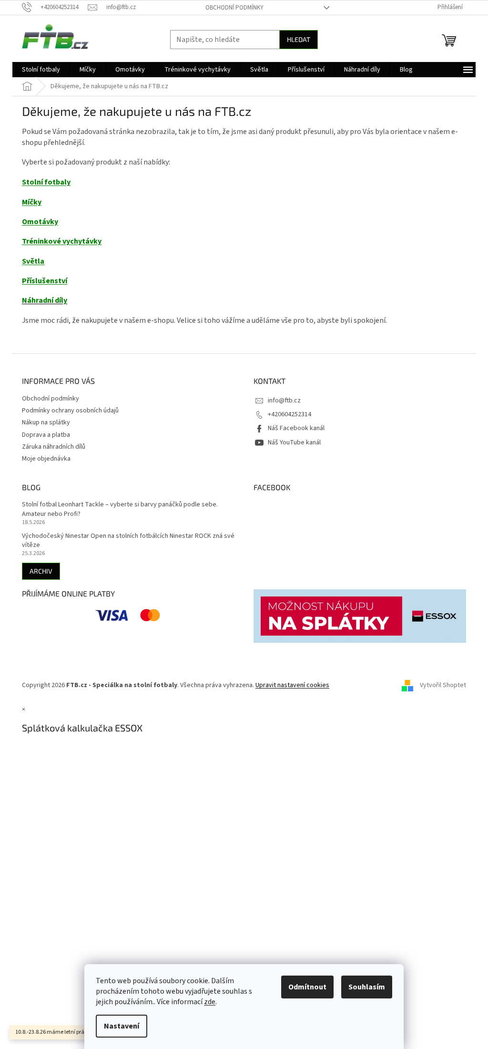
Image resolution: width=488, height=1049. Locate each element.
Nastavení (121, 1026)
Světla (33, 261)
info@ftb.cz (284, 400)
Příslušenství (44, 281)
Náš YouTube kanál (294, 442)
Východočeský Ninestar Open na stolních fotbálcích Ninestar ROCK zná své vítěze (128, 541)
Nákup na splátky (46, 422)
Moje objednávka (46, 458)
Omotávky (40, 221)
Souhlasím (366, 987)
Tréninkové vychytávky (62, 241)
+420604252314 (289, 414)
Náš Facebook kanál (296, 428)
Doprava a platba (46, 435)
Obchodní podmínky (234, 7)
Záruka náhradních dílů (53, 447)
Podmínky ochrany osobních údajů (70, 410)
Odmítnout (307, 987)
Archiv (41, 571)
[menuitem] (41, 69)
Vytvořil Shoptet (443, 685)
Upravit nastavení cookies (292, 685)
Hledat (298, 39)
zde (209, 1002)
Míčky (31, 202)
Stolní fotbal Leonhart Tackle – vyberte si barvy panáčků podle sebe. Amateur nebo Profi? (120, 509)
